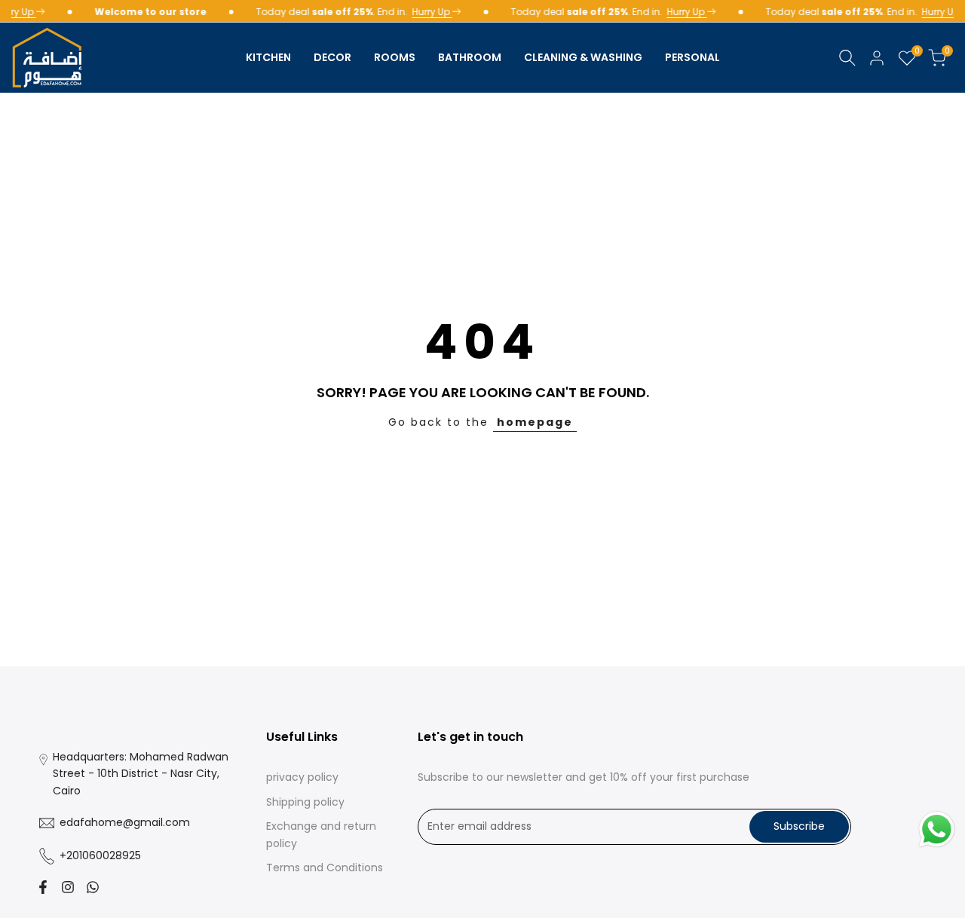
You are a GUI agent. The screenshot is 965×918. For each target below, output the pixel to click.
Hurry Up (429, 11)
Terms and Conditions (324, 867)
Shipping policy (305, 801)
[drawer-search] (847, 57)
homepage (535, 422)
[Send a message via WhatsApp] (936, 829)
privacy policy (302, 777)
